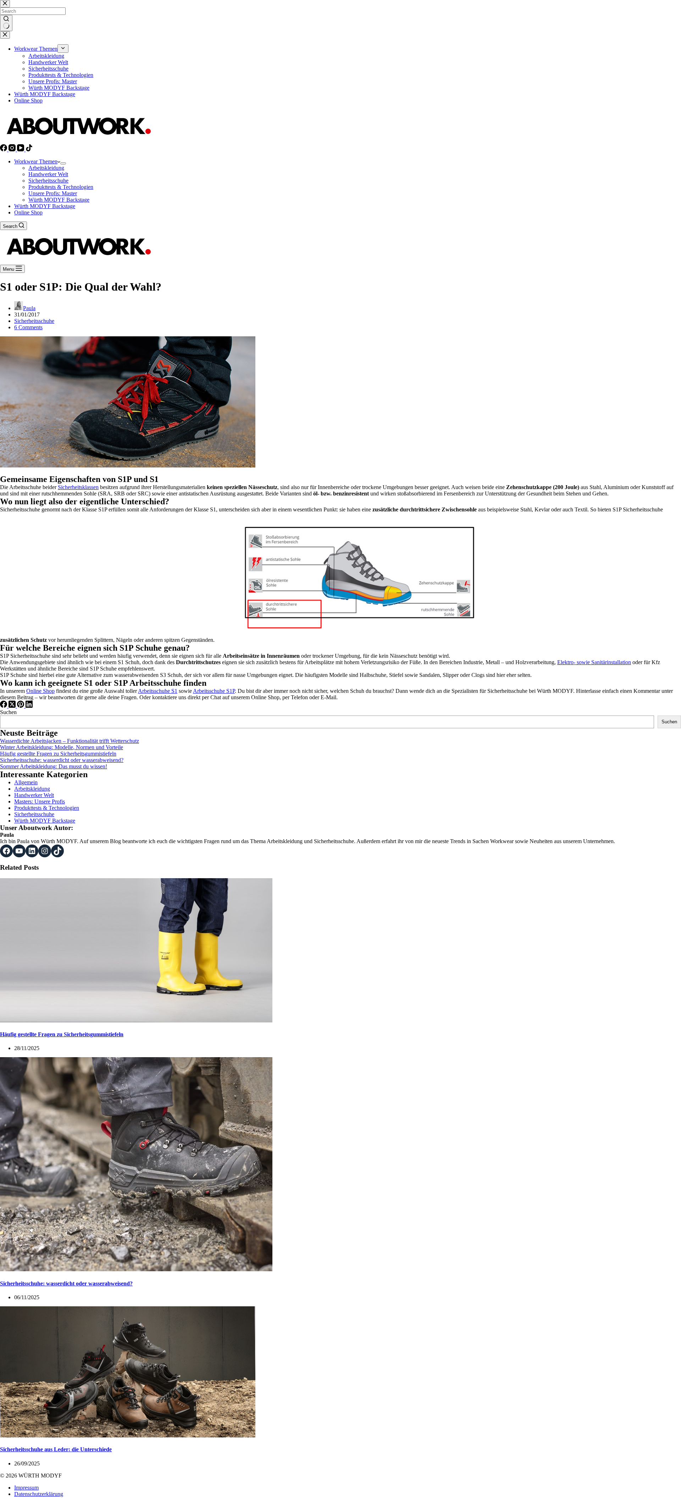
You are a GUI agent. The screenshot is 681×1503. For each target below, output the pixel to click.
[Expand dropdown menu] (63, 163)
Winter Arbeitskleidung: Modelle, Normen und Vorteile (61, 747)
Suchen (8, 712)
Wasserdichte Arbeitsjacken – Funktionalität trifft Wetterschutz (69, 741)
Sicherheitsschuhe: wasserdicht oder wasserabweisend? (61, 760)
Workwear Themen (35, 161)
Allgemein (26, 782)
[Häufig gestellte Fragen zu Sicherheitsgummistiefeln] (136, 1020)
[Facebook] (4, 149)
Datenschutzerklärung (38, 1494)
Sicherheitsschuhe (48, 181)
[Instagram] (13, 149)
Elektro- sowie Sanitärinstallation (594, 662)
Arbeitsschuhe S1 (157, 691)
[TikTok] (29, 149)
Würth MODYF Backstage (58, 200)
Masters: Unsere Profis (39, 801)
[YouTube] (21, 149)
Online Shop (28, 212)
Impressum (26, 1488)
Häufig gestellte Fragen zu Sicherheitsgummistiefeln (58, 754)
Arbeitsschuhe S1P (214, 691)
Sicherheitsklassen (78, 487)
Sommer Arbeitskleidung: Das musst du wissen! (53, 766)
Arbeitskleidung (46, 168)
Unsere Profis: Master (52, 193)
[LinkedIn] (29, 706)
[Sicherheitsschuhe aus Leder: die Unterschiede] (127, 1435)
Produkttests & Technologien (60, 187)
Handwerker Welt (48, 174)
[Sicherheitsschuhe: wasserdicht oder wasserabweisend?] (136, 1269)
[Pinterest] (21, 706)
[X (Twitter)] (13, 706)
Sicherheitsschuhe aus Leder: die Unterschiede (56, 1449)
